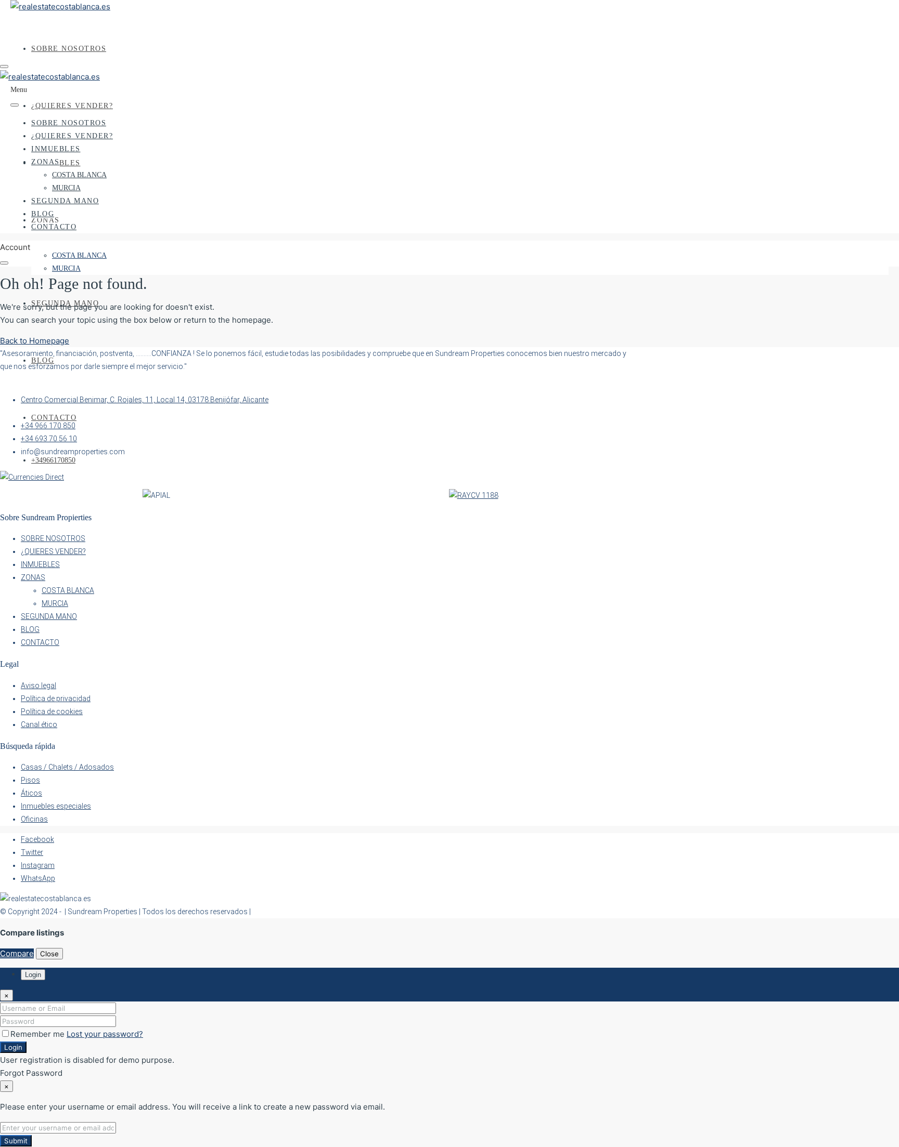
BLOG (42, 360)
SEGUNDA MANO (65, 201)
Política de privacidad (56, 698)
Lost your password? (105, 1034)
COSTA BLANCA (79, 255)
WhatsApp (38, 878)
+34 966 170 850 (48, 425)
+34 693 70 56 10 (49, 438)
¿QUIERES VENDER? (72, 106)
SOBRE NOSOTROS (68, 48)
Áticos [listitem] (31, 793)
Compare (17, 953)
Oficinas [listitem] (34, 819)
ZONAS (45, 162)
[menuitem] (53, 460)
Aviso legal (38, 685)
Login (13, 1047)
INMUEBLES (56, 149)
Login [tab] (33, 975)
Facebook (37, 839)
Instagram (38, 865)
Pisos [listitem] (30, 780)
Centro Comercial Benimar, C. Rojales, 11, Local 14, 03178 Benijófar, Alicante (144, 399)
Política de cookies (52, 711)
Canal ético (39, 724)
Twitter (32, 852)
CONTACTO (53, 417)
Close (49, 954)
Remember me (38, 1034)
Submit (16, 1141)
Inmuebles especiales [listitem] (56, 806)
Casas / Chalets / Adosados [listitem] (67, 767)
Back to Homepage (34, 341)
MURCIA (66, 268)
